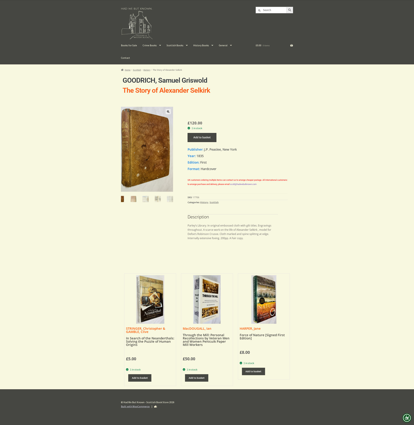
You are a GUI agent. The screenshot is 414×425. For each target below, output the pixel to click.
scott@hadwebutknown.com (243, 184)
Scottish (137, 69)
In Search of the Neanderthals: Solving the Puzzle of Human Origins (150, 341)
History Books (201, 45)
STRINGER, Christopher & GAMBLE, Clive (145, 330)
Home (128, 69)
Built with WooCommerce (135, 406)
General (223, 45)
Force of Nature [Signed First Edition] (262, 336)
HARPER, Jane (250, 328)
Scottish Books (175, 45)
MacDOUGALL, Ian (197, 328)
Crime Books (150, 45)
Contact (125, 57)
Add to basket (202, 137)
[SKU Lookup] (155, 406)
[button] (168, 111)
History (146, 69)
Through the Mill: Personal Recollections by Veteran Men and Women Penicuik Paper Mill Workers (206, 340)
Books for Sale (129, 45)
